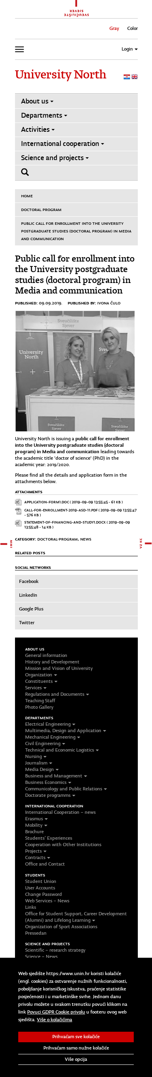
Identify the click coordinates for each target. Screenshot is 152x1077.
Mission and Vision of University (59, 668)
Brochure (34, 831)
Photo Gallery (39, 707)
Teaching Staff (40, 700)
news (85, 539)
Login (127, 49)
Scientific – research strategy (55, 950)
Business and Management (53, 776)
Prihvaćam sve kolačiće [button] (76, 1036)
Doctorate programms (48, 795)
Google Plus (31, 609)
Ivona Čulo (108, 303)
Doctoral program (41, 209)
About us (35, 101)
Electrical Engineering (48, 724)
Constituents (39, 681)
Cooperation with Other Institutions (63, 844)
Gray (114, 28)
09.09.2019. (50, 303)
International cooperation (60, 143)
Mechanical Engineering (50, 737)
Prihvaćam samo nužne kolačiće (76, 1048)
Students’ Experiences (48, 838)
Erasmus (34, 818)
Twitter (26, 622)
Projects (33, 851)
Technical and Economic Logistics (59, 750)
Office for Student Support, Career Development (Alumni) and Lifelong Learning (76, 917)
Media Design (39, 769)
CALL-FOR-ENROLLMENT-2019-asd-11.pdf (61, 510)
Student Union (40, 881)
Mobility (34, 825)
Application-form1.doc (46, 502)
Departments (41, 115)
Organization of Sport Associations (61, 926)
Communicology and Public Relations (63, 789)
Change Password (43, 894)
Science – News (41, 956)
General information (46, 655)
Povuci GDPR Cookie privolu (56, 1012)
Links (30, 907)
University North (60, 74)
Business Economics (45, 782)
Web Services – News (47, 901)
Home (27, 196)
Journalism (36, 763)
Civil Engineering (42, 743)
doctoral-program (57, 539)
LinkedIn (28, 595)
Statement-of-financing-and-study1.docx (65, 522)
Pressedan (36, 933)
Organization (38, 675)
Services (33, 688)
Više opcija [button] (76, 1059)
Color (132, 28)
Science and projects (52, 158)
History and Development (52, 662)
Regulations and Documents (54, 694)
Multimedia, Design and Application (63, 730)
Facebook (29, 581)
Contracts (35, 857)
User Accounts (40, 888)
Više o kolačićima (54, 1019)
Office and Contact (45, 864)
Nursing (33, 756)
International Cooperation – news (60, 812)
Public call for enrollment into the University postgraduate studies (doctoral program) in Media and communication (76, 230)
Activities (35, 129)
